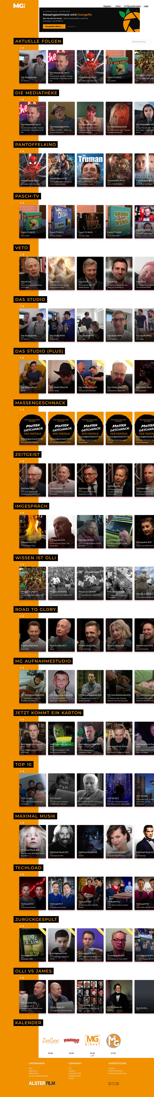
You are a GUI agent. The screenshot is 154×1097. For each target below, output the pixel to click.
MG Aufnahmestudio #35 (61, 695)
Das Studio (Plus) (28, 387)
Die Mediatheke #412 (59, 126)
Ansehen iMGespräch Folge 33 (31, 539)
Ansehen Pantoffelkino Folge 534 (89, 176)
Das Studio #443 (115, 335)
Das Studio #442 (143, 335)
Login (146, 6)
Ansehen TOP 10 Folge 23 (58, 796)
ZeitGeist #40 (56, 488)
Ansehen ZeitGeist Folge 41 (30, 486)
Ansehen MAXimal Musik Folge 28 (90, 849)
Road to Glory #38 (29, 645)
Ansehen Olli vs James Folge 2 (88, 1002)
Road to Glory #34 (144, 645)
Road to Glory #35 (115, 645)
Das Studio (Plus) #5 (59, 387)
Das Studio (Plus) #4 (88, 387)
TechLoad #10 (142, 903)
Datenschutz (33, 1073)
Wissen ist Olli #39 (87, 591)
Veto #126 (26, 281)
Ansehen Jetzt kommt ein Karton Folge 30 (89, 740)
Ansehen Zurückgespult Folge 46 (60, 951)
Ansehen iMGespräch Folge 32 (60, 537)
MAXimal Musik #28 (88, 852)
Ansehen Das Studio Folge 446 (31, 75)
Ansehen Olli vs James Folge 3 (59, 1004)
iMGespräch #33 (28, 542)
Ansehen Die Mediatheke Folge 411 (89, 120)
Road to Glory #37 (58, 645)
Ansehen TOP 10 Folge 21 (116, 796)
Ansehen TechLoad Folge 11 (116, 899)
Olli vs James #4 (28, 1002)
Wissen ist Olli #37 (144, 594)
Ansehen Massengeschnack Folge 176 (89, 432)
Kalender (28, 1022)
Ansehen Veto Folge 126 (28, 279)
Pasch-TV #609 (114, 232)
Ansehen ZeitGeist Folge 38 (116, 483)
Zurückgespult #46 (58, 953)
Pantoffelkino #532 (145, 180)
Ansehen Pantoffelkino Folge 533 (118, 178)
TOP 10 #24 (26, 798)
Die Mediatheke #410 (117, 126)
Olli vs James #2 (86, 1005)
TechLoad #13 (56, 903)
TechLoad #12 (85, 901)
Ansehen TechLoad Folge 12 (88, 899)
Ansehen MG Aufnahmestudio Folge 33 (117, 691)
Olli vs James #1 (114, 1007)
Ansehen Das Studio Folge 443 (117, 333)
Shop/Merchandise (115, 1071)
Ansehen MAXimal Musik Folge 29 (61, 849)
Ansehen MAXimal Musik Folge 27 (119, 849)
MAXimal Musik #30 (30, 850)
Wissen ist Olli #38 (116, 591)
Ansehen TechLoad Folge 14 (30, 901)
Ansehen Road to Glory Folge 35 (118, 643)
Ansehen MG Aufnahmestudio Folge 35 (59, 691)
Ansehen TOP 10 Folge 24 (29, 796)
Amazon (111, 1068)
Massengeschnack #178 (32, 439)
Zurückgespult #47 (29, 955)
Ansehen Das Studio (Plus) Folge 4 (90, 384)
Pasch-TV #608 (143, 230)
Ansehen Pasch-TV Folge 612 (117, 75)
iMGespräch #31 (86, 540)
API (70, 1068)
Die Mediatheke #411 (88, 124)
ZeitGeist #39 (85, 488)
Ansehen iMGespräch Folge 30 (117, 537)
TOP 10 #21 (113, 798)
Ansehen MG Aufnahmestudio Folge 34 (88, 691)
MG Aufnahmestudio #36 (32, 695)
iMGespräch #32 (57, 540)
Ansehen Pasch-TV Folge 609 (117, 229)
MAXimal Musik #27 (116, 852)
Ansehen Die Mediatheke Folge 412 (60, 122)
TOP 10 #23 (55, 798)
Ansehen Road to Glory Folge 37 (60, 643)
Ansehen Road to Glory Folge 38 (31, 643)
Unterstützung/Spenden (117, 1073)
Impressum (33, 1071)
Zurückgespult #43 (144, 955)
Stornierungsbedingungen (39, 1076)
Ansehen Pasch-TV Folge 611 (59, 229)
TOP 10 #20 (141, 796)
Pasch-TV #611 (57, 232)
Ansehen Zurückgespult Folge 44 (118, 953)
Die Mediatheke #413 (59, 72)
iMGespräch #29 (143, 542)
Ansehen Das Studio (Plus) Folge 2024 (31, 383)
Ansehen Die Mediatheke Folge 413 (60, 69)
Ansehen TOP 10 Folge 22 (87, 796)
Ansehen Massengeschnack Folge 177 (61, 435)
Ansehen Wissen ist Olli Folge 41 (32, 589)
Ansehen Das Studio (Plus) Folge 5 (61, 384)
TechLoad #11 (113, 901)
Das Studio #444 (86, 335)
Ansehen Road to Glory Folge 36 (89, 643)
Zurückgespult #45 (87, 953)
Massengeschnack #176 (89, 436)
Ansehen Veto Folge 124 (86, 279)
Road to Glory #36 (87, 645)
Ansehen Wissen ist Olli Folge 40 (61, 589)
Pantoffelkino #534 (87, 178)
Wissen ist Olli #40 (58, 591)
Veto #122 (141, 281)
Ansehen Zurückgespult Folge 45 (89, 951)
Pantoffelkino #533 (116, 180)
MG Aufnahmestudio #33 (119, 695)
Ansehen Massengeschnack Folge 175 (118, 432)
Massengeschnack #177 (61, 439)
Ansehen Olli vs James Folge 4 (31, 1000)
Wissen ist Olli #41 (144, 75)
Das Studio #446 (28, 77)
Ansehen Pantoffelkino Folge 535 (61, 176)
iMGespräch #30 (115, 540)
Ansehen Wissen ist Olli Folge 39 (90, 589)
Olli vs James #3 (57, 1007)
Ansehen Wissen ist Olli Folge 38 (118, 589)
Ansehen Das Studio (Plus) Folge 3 (119, 384)
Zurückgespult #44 (116, 955)
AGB (30, 1068)
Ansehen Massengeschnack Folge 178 (32, 435)
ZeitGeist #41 (27, 488)
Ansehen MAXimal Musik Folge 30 (32, 847)
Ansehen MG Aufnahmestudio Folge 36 (30, 691)
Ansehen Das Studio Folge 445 (60, 333)
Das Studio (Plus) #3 (116, 387)
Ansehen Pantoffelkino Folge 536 (89, 75)
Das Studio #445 (57, 335)
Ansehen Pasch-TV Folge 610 (88, 229)
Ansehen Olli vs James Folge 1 (117, 1004)
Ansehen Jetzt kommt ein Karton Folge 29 (118, 742)
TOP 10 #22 (84, 798)
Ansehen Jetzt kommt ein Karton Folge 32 (31, 740)
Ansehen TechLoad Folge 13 (59, 901)
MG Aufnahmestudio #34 (90, 695)
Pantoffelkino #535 (58, 178)
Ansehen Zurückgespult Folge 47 (32, 953)
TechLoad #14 (27, 903)
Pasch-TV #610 (86, 232)
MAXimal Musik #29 (59, 852)
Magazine (107, 6)
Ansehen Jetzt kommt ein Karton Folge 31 (60, 740)
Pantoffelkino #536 (87, 77)
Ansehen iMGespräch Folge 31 (88, 537)
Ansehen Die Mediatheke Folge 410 (118, 122)
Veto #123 (112, 281)
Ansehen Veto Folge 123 (115, 279)
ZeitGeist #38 (113, 486)
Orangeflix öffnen (53, 26)
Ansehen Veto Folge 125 (57, 279)
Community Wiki (75, 1073)
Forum (118, 6)
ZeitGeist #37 (142, 488)
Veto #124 (83, 281)
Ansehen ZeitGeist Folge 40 (59, 486)
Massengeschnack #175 (118, 436)
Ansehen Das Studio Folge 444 (89, 333)
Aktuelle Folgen (38, 41)
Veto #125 (55, 281)
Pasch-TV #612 (114, 77)
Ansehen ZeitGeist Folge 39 (87, 486)
